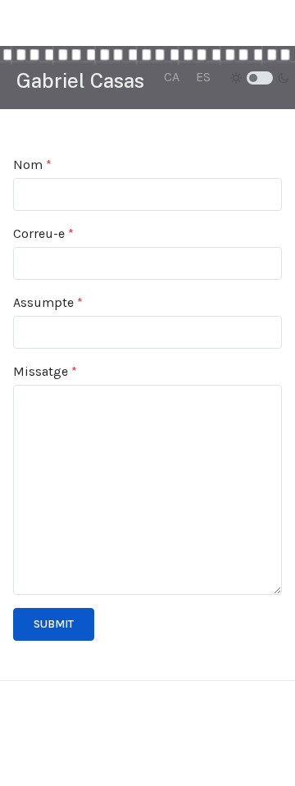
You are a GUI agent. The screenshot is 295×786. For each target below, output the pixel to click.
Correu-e (43, 233)
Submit (54, 624)
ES (203, 77)
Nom (32, 164)
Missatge (45, 371)
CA (171, 77)
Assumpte (48, 302)
